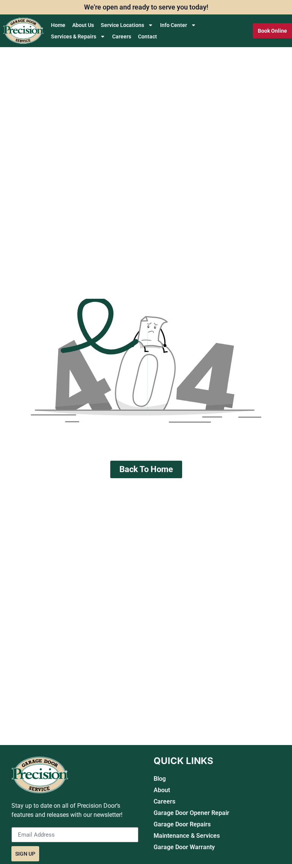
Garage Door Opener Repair (191, 812)
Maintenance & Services (187, 835)
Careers (121, 36)
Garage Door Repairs (182, 824)
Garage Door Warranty (184, 847)
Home (58, 25)
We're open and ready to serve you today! (146, 7)
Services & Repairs (73, 36)
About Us (83, 25)
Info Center (173, 25)
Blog (160, 778)
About (162, 790)
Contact (147, 36)
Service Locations (122, 25)
